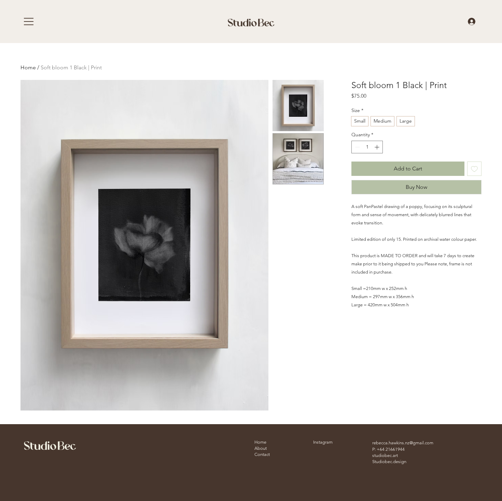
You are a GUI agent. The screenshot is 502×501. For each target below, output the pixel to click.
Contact (262, 454)
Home (28, 67)
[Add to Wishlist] (474, 169)
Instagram (323, 442)
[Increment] (377, 147)
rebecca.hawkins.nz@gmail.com (402, 442)
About (260, 448)
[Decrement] (356, 147)
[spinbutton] (367, 147)
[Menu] (29, 21)
